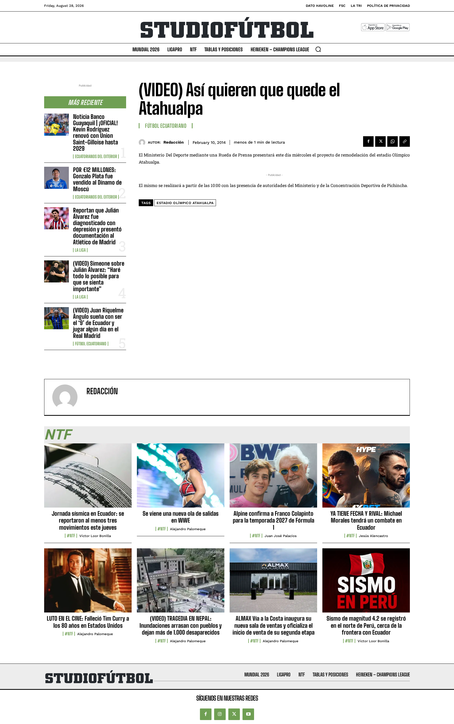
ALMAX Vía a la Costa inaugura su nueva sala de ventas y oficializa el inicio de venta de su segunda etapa (273, 625)
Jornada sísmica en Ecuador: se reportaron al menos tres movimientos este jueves (88, 520)
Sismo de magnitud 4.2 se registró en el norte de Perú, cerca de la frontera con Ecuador (366, 625)
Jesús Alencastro (373, 536)
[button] (318, 49)
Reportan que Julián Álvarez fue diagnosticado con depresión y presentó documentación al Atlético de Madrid (97, 226)
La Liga (80, 250)
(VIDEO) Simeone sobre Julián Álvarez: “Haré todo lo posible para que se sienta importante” (98, 276)
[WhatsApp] (392, 141)
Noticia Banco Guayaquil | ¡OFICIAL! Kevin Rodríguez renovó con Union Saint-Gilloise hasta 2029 (95, 132)
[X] (380, 141)
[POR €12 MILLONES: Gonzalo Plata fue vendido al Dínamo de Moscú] (56, 178)
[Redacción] (143, 142)
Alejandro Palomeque (188, 529)
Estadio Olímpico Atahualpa (185, 203)
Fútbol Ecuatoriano (90, 344)
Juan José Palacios (281, 536)
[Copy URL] (404, 141)
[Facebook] (368, 141)
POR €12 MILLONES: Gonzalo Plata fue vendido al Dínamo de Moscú (97, 179)
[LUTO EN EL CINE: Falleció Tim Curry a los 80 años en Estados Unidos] (88, 583)
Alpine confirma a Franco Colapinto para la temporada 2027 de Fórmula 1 (273, 520)
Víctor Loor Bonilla (95, 536)
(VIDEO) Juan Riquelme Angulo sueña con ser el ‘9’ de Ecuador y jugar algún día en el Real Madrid (98, 323)
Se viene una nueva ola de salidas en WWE (181, 517)
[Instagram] (220, 714)
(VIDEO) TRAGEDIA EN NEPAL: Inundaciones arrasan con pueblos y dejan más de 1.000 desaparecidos (181, 625)
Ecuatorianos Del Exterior (96, 156)
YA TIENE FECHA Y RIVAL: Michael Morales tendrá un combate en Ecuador (366, 520)
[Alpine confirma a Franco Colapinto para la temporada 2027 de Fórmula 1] (273, 478)
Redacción (173, 142)
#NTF (71, 536)
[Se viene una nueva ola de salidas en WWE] (180, 478)
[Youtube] (248, 714)
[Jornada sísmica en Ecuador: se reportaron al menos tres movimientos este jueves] (88, 478)
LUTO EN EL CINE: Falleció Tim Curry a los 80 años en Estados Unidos (88, 622)
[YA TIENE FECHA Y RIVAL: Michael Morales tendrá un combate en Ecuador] (366, 478)
